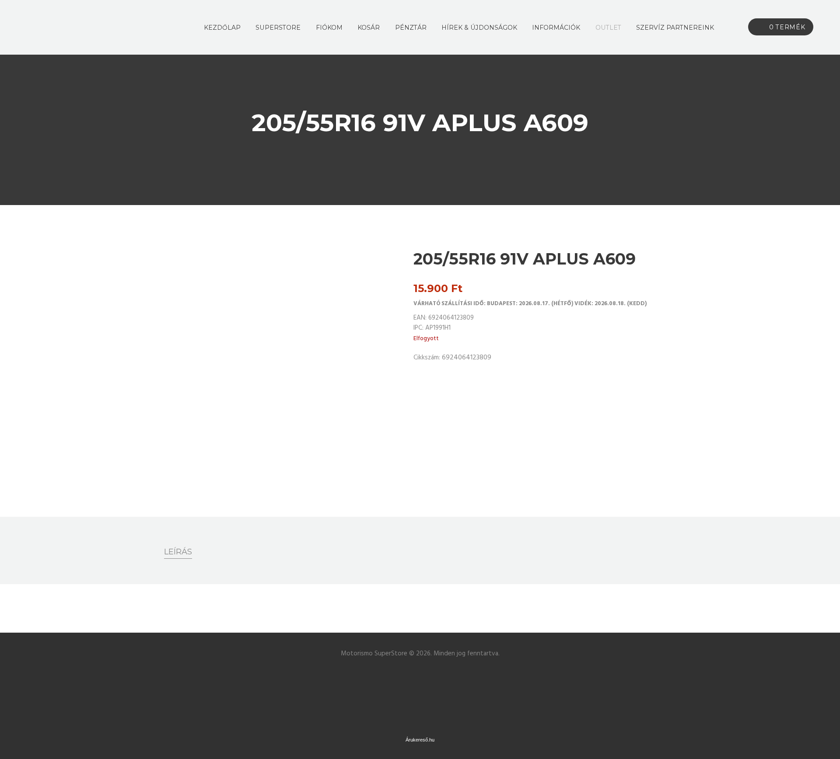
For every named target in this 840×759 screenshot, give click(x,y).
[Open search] (731, 27)
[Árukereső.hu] (420, 674)
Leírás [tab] (178, 552)
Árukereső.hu (420, 739)
